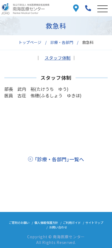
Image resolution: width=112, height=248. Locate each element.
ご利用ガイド (72, 222)
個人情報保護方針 (46, 222)
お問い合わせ (58, 227)
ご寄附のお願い (19, 222)
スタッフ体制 (58, 57)
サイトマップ (94, 222)
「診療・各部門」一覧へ (59, 159)
